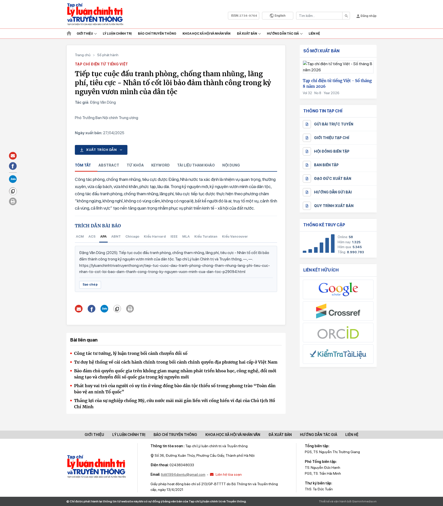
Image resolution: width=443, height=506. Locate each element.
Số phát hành (107, 55)
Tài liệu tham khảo (196, 165)
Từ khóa (135, 165)
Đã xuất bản (247, 33)
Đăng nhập (368, 16)
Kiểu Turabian (205, 236)
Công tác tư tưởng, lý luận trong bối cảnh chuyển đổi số (130, 353)
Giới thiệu (85, 33)
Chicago (132, 236)
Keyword (160, 165)
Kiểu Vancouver (235, 236)
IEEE (174, 236)
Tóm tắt (83, 165)
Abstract (108, 165)
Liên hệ (314, 33)
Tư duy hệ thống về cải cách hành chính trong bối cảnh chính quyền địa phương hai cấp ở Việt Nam (175, 362)
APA (103, 236)
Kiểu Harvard (155, 236)
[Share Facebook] (91, 308)
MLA (186, 236)
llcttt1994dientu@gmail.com (183, 474)
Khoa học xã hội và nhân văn (206, 33)
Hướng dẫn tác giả (283, 33)
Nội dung (231, 165)
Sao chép (90, 284)
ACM (80, 236)
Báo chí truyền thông (175, 435)
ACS (92, 236)
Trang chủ (82, 55)
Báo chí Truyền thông (157, 33)
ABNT (116, 236)
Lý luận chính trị (117, 33)
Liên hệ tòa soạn (228, 474)
